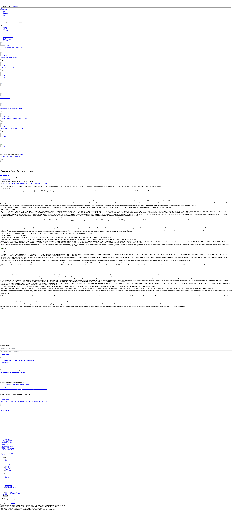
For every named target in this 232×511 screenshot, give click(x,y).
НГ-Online (7, 477)
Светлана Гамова (5, 374)
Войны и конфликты (7, 32)
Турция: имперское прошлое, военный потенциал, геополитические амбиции (16, 138)
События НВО (6, 28)
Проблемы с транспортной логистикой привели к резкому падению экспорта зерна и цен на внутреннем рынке (23, 389)
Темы (4, 14)
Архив (4, 18)
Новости (4, 11)
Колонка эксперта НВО (8, 37)
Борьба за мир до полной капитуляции (8, 67)
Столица (7, 469)
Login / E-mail (4, 3)
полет (17, 183)
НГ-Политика (8, 467)
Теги (6, 480)
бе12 (4, 183)
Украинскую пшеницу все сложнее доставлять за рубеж (15, 384)
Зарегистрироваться (4, 8)
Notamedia (13, 503)
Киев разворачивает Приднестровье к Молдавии (13, 372)
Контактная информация (10, 487)
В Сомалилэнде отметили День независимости (10, 156)
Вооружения (5, 34)
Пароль (2, 5)
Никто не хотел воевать (5, 98)
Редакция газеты (8, 476)
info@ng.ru (11, 501)
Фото (4, 15)
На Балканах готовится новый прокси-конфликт (10, 87)
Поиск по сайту (3, 22)
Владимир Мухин (5, 362)
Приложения (5, 13)
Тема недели (5, 27)
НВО (6, 460)
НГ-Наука (7, 465)
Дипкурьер (7, 464)
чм (35, 183)
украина (38, 183)
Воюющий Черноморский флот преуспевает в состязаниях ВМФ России (15, 77)
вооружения (44, 183)
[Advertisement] (7, 424)
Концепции (5, 30)
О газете (4, 20)
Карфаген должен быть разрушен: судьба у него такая (11, 128)
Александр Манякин (5, 179)
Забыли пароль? (16, 6)
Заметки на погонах (7, 39)
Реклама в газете (8, 486)
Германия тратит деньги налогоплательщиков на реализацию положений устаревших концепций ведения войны (23, 401)
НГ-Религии (7, 459)
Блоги (4, 17)
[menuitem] (117, 11)
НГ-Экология (8, 470)
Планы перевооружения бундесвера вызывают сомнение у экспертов (18, 396)
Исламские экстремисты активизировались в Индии (11, 108)
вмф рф (27, 183)
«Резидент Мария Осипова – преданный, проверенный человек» (13, 118)
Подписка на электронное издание (12, 493)
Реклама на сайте (8, 485)
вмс (41, 183)
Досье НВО (5, 40)
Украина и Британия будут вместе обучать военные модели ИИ (17, 360)
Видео (4, 16)
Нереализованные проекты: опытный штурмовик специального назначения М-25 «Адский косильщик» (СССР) (8, 448)
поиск (19, 183)
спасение (23, 183)
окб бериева (12, 183)
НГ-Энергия (7, 468)
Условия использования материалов (12, 478)
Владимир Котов (5, 387)
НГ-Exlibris (7, 462)
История (4, 38)
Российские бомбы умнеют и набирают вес (9, 57)
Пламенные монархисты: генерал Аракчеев (9, 148)
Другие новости (4, 407)
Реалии (4, 29)
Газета (4, 12)
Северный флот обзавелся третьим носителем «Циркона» (12, 47)
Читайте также (5, 354)
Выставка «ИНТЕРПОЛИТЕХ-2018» (7, 451)
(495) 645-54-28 (7, 500)
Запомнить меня (6, 6)
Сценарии (7, 466)
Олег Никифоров (5, 399)
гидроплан (7, 183)
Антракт (7, 461)
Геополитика (5, 31)
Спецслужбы (5, 36)
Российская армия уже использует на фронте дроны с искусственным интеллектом (17, 364)
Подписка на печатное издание (11, 492)
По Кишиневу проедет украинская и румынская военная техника (13, 376)
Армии (4, 33)
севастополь (31, 183)
